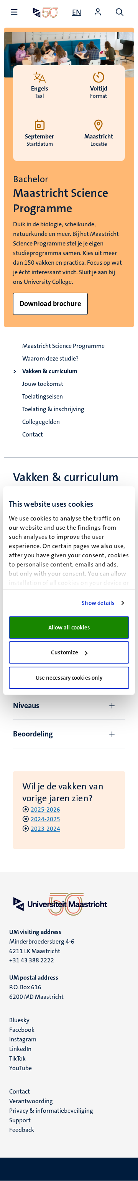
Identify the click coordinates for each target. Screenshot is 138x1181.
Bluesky (19, 1020)
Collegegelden (41, 422)
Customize (64, 652)
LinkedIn (20, 1049)
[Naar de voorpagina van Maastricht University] (45, 12)
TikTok (17, 1058)
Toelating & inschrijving (53, 409)
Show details (98, 603)
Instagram (22, 1039)
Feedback (21, 1130)
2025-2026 (45, 809)
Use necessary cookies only (69, 678)
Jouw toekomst (42, 384)
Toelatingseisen (42, 396)
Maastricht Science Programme (63, 346)
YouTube (20, 1068)
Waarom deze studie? (50, 358)
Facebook (21, 1030)
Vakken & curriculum (49, 371)
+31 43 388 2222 (31, 960)
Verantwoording (31, 1101)
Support (20, 1120)
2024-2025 (45, 819)
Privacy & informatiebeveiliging (51, 1111)
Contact (32, 434)
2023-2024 (45, 829)
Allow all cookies (69, 627)
